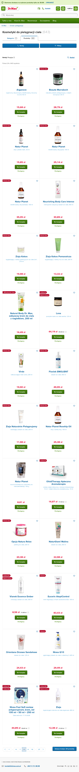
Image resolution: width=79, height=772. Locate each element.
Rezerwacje (32, 21)
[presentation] (21, 78)
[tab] (12, 38)
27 (39, 749)
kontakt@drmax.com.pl (13, 766)
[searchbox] (39, 15)
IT (76, 766)
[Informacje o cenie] (65, 331)
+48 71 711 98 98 (33, 766)
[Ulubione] (58, 8)
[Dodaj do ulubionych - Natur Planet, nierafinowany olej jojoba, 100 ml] (74, 126)
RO (74, 766)
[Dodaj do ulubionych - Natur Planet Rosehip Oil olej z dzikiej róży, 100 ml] (74, 406)
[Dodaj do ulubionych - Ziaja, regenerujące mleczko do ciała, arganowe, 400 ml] (74, 686)
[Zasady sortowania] (14, 57)
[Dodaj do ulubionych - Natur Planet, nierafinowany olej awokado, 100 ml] (37, 181)
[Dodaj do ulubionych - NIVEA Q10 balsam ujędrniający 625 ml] (74, 631)
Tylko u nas (6, 21)
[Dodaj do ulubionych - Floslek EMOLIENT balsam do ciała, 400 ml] (74, 351)
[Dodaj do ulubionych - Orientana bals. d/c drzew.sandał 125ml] (37, 631)
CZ (68, 766)
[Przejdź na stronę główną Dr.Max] (12, 8)
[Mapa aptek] (39, 8)
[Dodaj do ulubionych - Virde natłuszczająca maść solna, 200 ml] (37, 351)
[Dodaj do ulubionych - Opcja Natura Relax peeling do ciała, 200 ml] (37, 521)
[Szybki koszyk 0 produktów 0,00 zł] (76, 8)
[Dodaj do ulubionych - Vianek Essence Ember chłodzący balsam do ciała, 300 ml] (37, 576)
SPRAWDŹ (50, 2)
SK (71, 766)
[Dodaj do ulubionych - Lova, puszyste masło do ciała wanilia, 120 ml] (74, 293)
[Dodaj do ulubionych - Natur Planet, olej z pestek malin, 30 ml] (37, 126)
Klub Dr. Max (19, 21)
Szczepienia (45, 21)
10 (32, 749)
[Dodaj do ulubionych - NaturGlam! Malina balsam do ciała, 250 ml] (74, 521)
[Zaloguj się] (63, 8)
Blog (54, 21)
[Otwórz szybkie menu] (3, 8)
